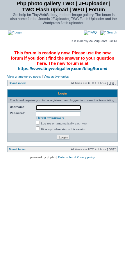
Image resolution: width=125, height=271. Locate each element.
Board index (17, 83)
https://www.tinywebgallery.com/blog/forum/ (62, 68)
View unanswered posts (24, 76)
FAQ (93, 32)
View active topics (56, 76)
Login (18, 32)
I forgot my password (50, 117)
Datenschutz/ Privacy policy (76, 157)
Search (111, 32)
